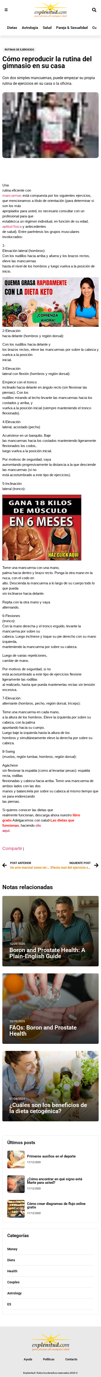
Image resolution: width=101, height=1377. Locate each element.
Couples (13, 1282)
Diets (11, 1260)
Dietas (12, 28)
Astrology (14, 1293)
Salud (47, 28)
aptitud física (12, 226)
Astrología (30, 28)
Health (12, 1271)
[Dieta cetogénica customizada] (50, 326)
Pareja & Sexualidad (72, 28)
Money (12, 1249)
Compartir (12, 848)
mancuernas (12, 195)
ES (9, 1304)
